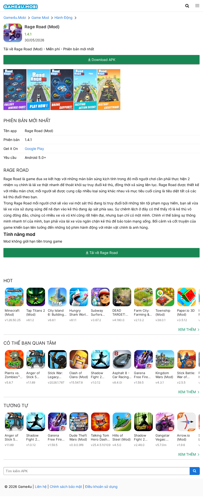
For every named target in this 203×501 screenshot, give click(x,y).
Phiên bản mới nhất (27, 120)
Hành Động (63, 17)
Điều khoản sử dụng (101, 486)
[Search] (195, 471)
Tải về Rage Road (103, 252)
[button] (187, 5)
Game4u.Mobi (14, 17)
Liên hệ (41, 486)
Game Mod (40, 17)
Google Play (34, 148)
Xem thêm (187, 329)
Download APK (103, 59)
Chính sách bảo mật (66, 486)
